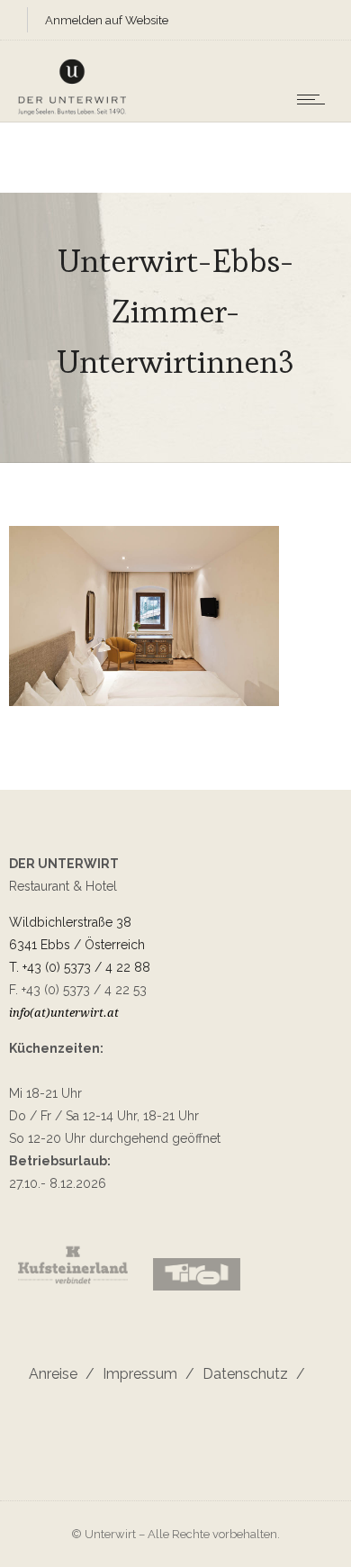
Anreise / (61, 1373)
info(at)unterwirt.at (64, 1012)
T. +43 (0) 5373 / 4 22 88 (79, 967)
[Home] (72, 112)
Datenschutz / (249, 1373)
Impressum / (144, 1373)
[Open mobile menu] (315, 99)
